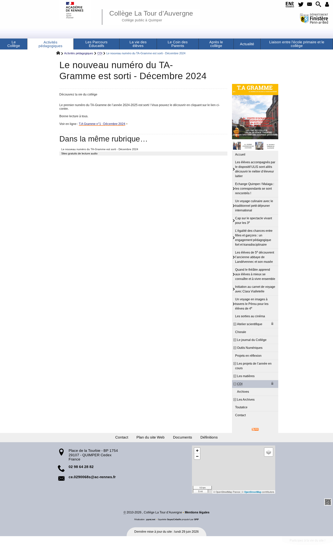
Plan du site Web (150, 437)
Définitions (209, 437)
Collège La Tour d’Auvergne (151, 15)
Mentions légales (197, 512)
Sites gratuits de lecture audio (79, 153)
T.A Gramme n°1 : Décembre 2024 (102, 124)
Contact (240, 415)
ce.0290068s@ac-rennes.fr (92, 477)
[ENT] (289, 5)
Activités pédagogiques (78, 53)
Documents (182, 437)
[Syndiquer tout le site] (255, 429)
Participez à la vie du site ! (307, 540)
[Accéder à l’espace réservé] (327, 4)
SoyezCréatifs (174, 519)
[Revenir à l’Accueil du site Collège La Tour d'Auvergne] (75, 10)
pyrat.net (150, 519)
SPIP (196, 519)
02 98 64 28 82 (81, 467)
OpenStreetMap (252, 492)
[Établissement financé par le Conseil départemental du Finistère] (314, 19)
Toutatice (241, 407)
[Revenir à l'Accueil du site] (59, 53)
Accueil (240, 154)
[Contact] (309, 4)
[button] (318, 4)
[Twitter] (300, 4)
